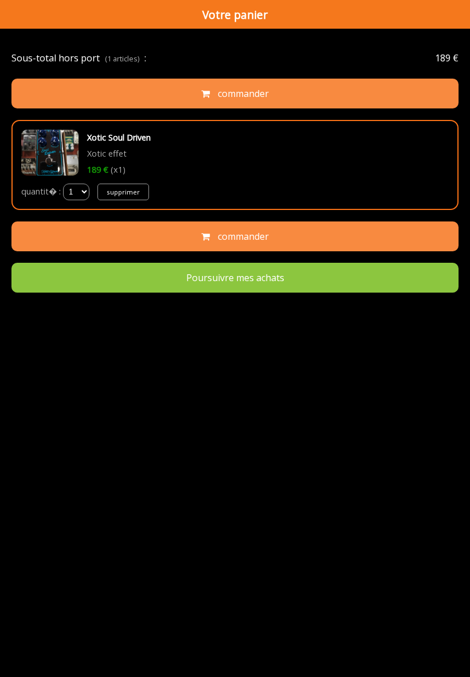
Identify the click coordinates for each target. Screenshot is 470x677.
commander (242, 93)
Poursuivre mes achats (235, 277)
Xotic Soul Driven (119, 137)
